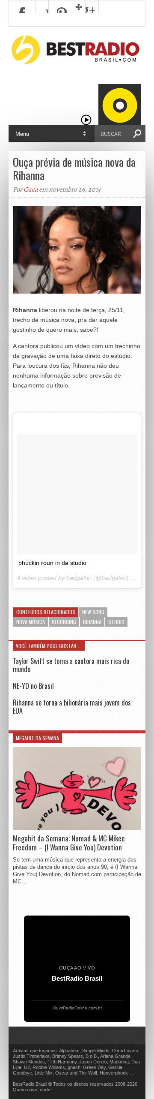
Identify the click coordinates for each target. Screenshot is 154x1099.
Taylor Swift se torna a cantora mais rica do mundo (71, 665)
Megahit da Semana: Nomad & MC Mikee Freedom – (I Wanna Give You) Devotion (69, 843)
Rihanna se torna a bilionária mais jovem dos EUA (72, 706)
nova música (30, 621)
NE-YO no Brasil (33, 686)
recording (64, 621)
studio (116, 621)
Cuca (31, 189)
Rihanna (92, 621)
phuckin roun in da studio (52, 562)
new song (93, 612)
